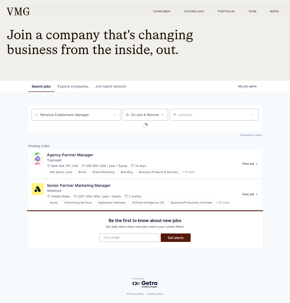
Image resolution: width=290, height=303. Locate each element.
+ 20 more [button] (223, 202)
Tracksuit (54, 160)
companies (73, 86)
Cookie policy (155, 293)
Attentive (54, 191)
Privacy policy (135, 293)
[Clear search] (115, 114)
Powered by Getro (251, 135)
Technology (194, 11)
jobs (41, 86)
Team (252, 11)
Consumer (161, 11)
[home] (18, 11)
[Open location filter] (253, 114)
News (274, 11)
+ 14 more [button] (188, 172)
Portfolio (226, 11)
